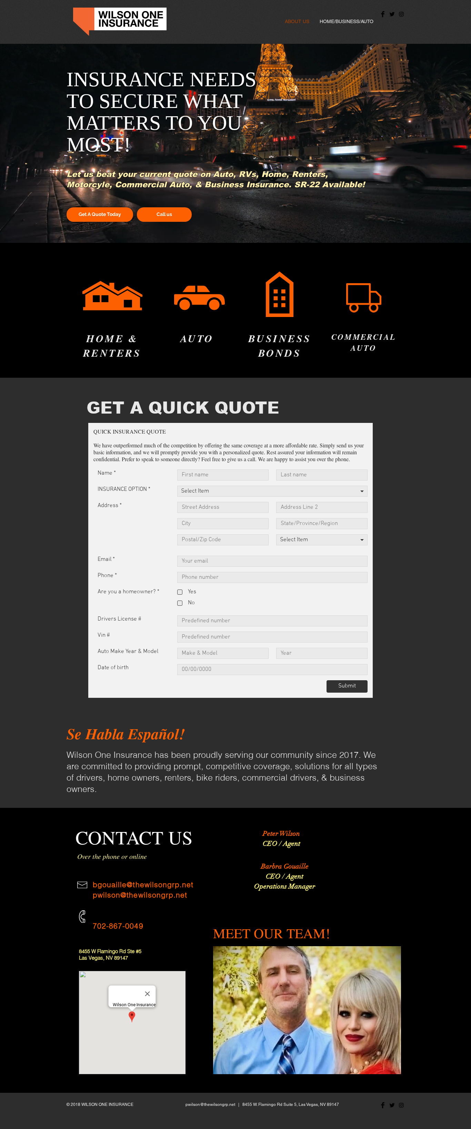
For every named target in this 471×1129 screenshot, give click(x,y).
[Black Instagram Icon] (401, 14)
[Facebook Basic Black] (383, 14)
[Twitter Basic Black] (392, 14)
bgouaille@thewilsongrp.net (143, 884)
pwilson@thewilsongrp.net (140, 894)
